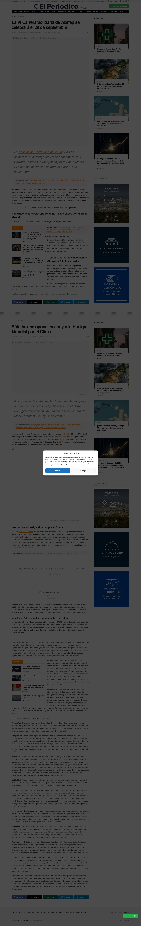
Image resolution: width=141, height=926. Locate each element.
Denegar (83, 471)
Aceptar (57, 471)
